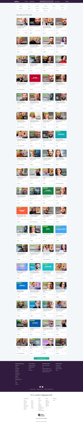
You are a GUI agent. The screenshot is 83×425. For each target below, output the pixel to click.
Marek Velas (44, 217)
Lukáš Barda (18, 47)
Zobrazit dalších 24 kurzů (41, 358)
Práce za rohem (26, 406)
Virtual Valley (47, 405)
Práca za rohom (26, 405)
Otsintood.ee (40, 406)
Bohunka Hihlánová (19, 179)
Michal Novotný (19, 85)
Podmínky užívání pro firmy (46, 368)
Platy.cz (32, 405)
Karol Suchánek (19, 330)
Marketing (16, 371)
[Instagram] (42, 387)
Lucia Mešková (32, 236)
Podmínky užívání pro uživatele (47, 370)
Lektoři (30, 368)
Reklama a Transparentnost (48, 389)
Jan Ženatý (21, 160)
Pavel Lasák (57, 236)
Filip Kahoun (31, 311)
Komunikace (17, 368)
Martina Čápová (58, 85)
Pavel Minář (44, 330)
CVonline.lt (39, 400)
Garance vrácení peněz (46, 365)
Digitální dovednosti (18, 379)
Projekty (16, 376)
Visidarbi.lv (39, 405)
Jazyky (16, 382)
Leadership (17, 365)
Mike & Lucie (44, 66)
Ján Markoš (57, 311)
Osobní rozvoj (17, 373)
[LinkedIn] (40, 387)
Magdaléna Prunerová (59, 179)
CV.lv (39, 401)
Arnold (32, 400)
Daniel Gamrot (32, 47)
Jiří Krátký (31, 141)
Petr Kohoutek (32, 85)
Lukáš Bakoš (31, 160)
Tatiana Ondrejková (19, 311)
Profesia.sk (25, 401)
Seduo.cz (44, 28)
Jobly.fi (54, 400)
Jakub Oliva (57, 122)
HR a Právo (17, 377)
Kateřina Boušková (45, 160)
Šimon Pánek (22, 122)
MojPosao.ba (47, 401)
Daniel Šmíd (31, 28)
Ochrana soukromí (33, 389)
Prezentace (17, 370)
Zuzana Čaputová (19, 66)
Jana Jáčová (57, 160)
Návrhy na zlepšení (59, 368)
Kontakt (57, 370)
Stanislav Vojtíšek (35, 292)
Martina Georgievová (59, 47)
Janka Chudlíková (32, 122)
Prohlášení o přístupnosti (46, 371)
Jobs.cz (25, 400)
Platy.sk (32, 406)
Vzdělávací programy (32, 365)
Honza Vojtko (32, 179)
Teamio (32, 401)
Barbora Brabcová (58, 66)
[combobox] (47, 1)
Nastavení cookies (40, 389)
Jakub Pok (44, 255)
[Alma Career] (41, 415)
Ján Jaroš (44, 141)
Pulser (46, 406)
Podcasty (16, 384)
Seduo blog (30, 370)
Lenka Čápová (45, 311)
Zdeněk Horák (19, 28)
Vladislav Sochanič (45, 292)
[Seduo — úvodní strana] (16, 1)
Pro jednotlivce (58, 365)
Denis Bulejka (58, 349)
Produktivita (17, 374)
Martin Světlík (19, 236)
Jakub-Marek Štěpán (59, 217)
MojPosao (47, 400)
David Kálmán (45, 47)
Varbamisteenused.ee (41, 410)
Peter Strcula (44, 122)
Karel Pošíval (57, 28)
